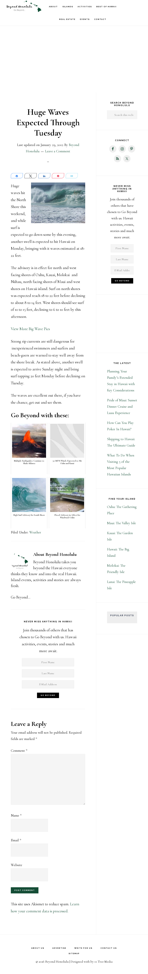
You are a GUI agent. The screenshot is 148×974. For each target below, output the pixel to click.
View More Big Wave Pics (30, 329)
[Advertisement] (74, 41)
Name (16, 815)
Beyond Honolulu (23, 6)
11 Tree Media (103, 962)
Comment (19, 750)
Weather (35, 532)
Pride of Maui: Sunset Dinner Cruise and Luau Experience (122, 406)
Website (16, 865)
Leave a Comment (57, 151)
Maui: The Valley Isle (121, 523)
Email (16, 840)
